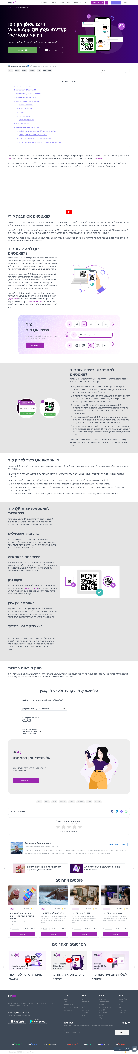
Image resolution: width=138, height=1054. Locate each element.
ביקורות (84, 1015)
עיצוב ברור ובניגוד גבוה (26, 108)
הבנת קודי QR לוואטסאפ (24, 86)
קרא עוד (22, 934)
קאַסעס (24, 70)
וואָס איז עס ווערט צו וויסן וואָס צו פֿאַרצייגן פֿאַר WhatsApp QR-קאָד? (40, 142)
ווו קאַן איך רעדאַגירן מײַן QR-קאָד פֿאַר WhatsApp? (35, 138)
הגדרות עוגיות (103, 1012)
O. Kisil (45, 929)
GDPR (101, 1015)
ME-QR (10, 7)
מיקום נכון (22, 112)
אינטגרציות (85, 1010)
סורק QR (53, 2)
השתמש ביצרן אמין (25, 116)
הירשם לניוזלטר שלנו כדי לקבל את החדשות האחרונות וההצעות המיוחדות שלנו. (88, 1026)
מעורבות (62, 801)
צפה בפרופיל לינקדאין (118, 844)
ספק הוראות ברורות (22, 123)
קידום (89, 801)
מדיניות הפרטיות (104, 1002)
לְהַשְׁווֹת (69, 2)
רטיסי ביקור (13, 299)
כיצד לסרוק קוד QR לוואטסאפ (26, 97)
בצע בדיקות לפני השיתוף (26, 120)
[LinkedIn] (28, 66)
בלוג (120, 1004)
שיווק (39, 801)
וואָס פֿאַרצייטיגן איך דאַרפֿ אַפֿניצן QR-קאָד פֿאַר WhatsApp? (37, 131)
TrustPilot (85, 1012)
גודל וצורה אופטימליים (26, 105)
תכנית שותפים (68, 1004)
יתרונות (66, 999)
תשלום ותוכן (85, 1002)
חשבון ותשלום (103, 999)
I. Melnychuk (15, 929)
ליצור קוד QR (23, 50)
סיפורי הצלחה (47, 70)
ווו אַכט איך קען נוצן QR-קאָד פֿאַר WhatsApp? (33, 135)
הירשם (122, 1032)
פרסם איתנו (68, 1010)
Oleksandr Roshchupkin (19, 66)
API (65, 1002)
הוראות (16, 7)
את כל (10, 70)
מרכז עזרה (122, 1012)
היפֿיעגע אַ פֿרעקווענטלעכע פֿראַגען (27, 127)
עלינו (83, 999)
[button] (125, 2)
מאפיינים (32, 70)
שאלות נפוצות (123, 999)
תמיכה (86, 2)
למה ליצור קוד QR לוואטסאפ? (26, 90)
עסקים (71, 801)
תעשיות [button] (76, 2)
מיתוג (54, 801)
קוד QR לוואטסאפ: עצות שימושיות (27, 101)
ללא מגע (97, 801)
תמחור (61, 2)
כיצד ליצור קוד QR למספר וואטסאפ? (28, 93)
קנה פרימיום (25, 780)
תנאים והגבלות (103, 1004)
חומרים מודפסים (31, 588)
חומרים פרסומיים (36, 302)
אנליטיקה (80, 801)
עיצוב (46, 801)
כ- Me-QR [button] (42, 2)
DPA (100, 1018)
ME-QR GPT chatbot (71, 1007)
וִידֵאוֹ (39, 70)
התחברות (116, 2)
